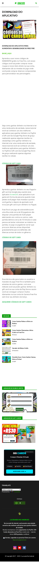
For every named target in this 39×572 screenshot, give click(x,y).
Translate (17, 492)
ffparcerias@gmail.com (19, 540)
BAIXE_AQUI (6, 53)
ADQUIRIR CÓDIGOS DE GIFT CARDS (17, 302)
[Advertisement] (19, 99)
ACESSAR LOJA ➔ (19, 471)
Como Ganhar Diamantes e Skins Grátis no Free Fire (22, 331)
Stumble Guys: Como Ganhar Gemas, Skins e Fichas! (24, 358)
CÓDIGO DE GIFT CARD (11, 163)
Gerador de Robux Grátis (20, 348)
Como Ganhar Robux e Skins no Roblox (22, 322)
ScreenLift (14, 194)
